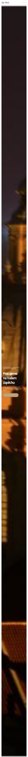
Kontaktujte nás (10, 395)
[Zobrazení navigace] (25, 3)
